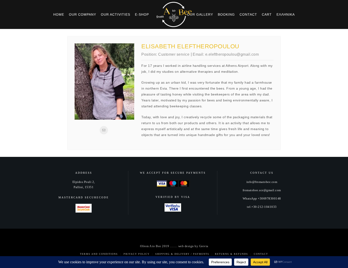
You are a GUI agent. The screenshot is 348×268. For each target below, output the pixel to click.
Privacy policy (137, 254)
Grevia (203, 246)
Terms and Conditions (99, 254)
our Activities (115, 14)
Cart (267, 14)
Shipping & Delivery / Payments (182, 254)
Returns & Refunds (231, 254)
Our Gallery (200, 14)
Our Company (82, 14)
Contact (248, 14)
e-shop (142, 14)
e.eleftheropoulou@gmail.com (232, 54)
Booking (226, 14)
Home (58, 14)
